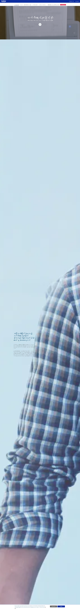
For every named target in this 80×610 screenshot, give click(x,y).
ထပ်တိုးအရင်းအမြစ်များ (42, 4)
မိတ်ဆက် (21, 4)
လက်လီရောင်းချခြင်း (35, 4)
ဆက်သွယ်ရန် (63, 4)
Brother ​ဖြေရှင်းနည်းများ (27, 4)
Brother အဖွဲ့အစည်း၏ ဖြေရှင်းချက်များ (53, 4)
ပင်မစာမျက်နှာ (16, 4)
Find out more (53, 606)
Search (78, 1)
